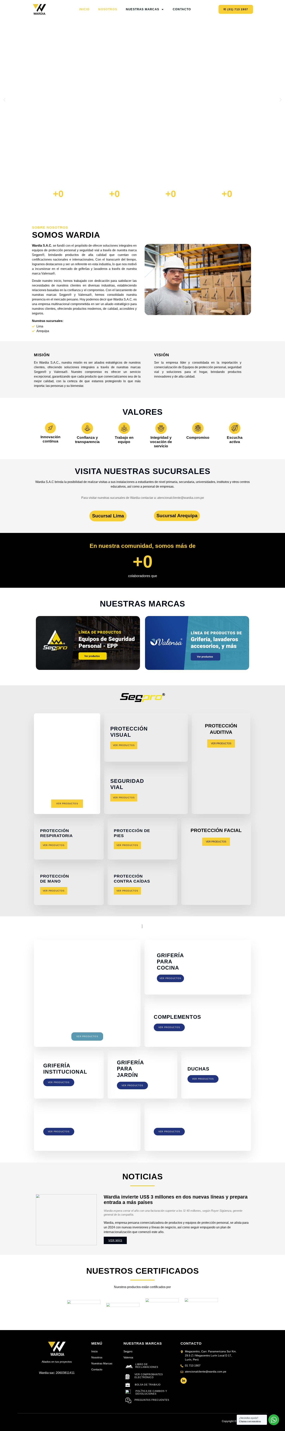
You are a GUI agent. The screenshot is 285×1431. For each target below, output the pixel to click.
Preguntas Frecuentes (152, 1400)
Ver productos (124, 745)
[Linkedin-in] (183, 1381)
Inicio (84, 9)
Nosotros (107, 9)
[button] (4, 99)
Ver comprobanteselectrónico (149, 1376)
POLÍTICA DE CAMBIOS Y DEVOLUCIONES (151, 1392)
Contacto (182, 9)
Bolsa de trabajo (148, 1384)
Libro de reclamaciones (146, 1365)
